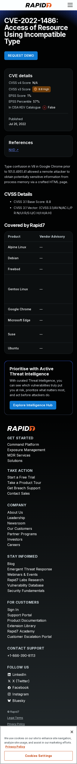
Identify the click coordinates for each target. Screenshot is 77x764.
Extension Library (21, 626)
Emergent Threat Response (29, 569)
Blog (11, 564)
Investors (14, 539)
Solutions (14, 460)
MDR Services (18, 455)
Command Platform (23, 444)
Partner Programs (22, 534)
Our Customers (19, 528)
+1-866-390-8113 (21, 655)
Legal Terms (15, 717)
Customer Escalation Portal (29, 636)
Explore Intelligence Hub (33, 405)
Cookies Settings (38, 756)
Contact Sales (18, 493)
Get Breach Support (23, 488)
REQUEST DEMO (21, 55)
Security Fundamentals (25, 590)
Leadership (16, 518)
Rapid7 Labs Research (25, 580)
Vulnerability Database (25, 585)
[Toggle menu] (70, 5)
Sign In (13, 609)
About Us (15, 512)
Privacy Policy (16, 724)
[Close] (72, 732)
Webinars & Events (22, 574)
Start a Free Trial (21, 477)
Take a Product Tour (24, 482)
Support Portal (19, 615)
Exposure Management (26, 450)
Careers (13, 545)
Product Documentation (26, 620)
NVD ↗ (14, 150)
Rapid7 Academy (21, 631)
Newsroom (16, 523)
